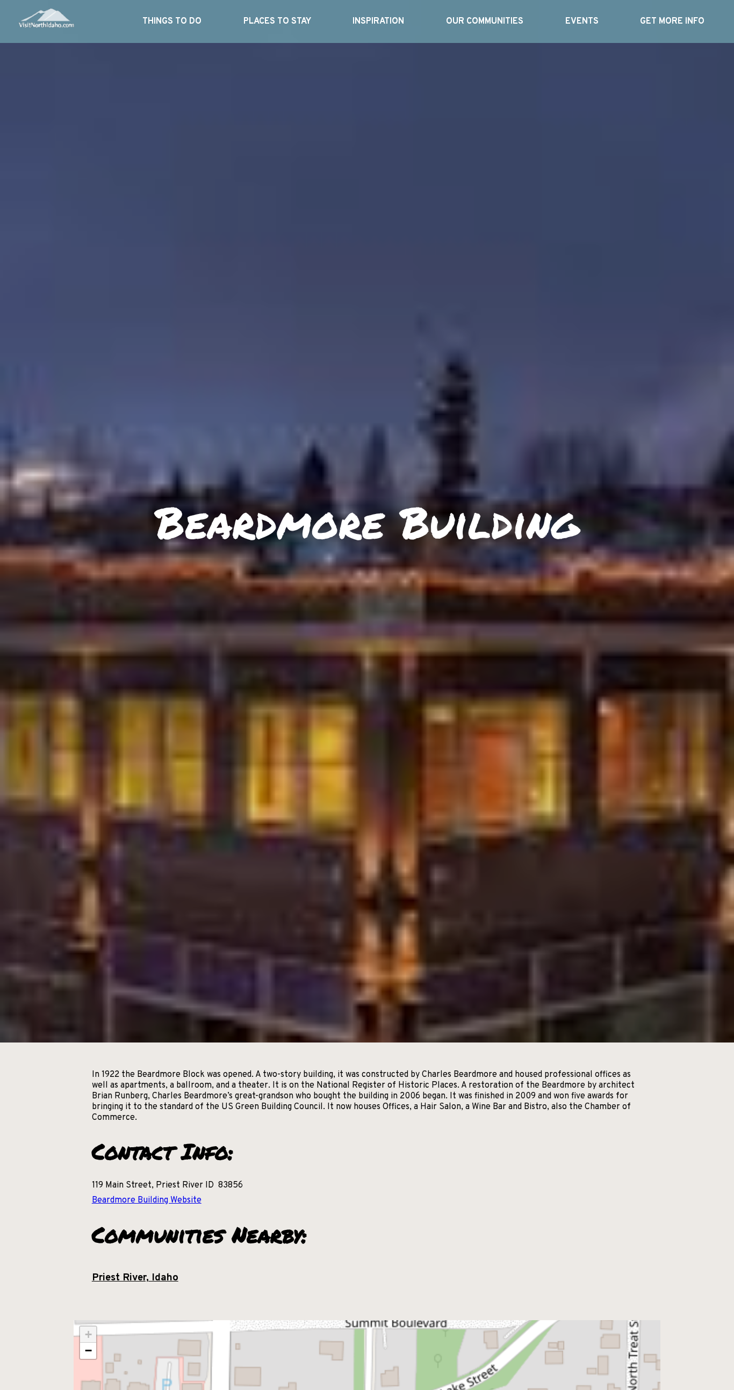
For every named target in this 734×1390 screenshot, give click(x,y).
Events (582, 21)
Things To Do (172, 21)
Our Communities (484, 21)
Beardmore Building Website (147, 1200)
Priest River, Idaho (135, 1277)
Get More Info (672, 21)
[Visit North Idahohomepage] (46, 21)
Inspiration (378, 21)
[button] (88, 1335)
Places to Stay (277, 21)
